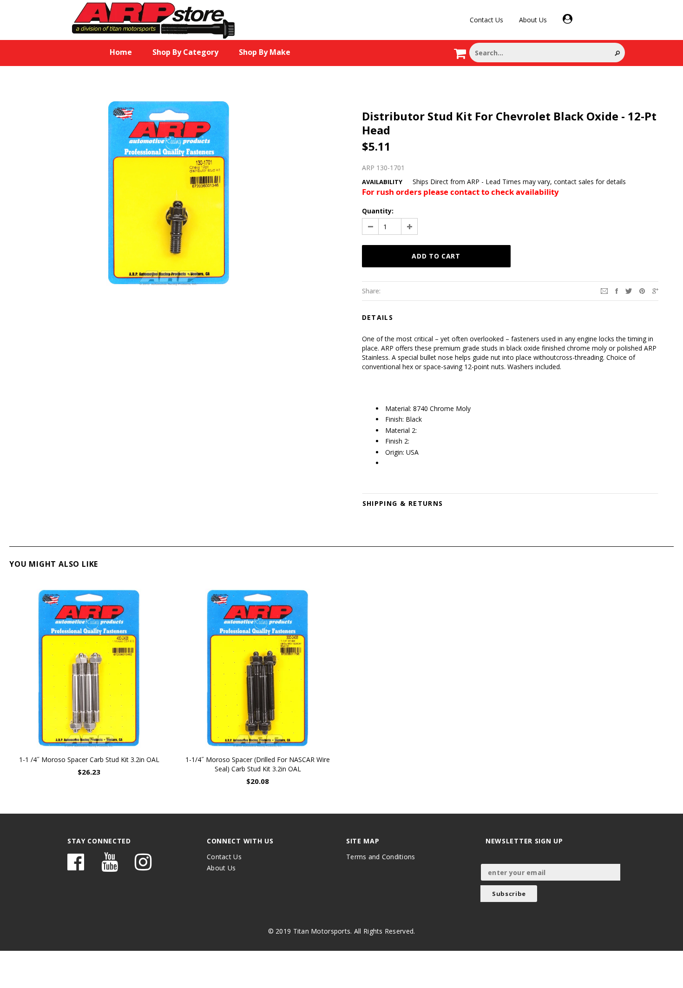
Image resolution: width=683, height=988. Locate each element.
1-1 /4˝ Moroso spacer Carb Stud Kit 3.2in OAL (89, 759)
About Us (533, 19)
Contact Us (486, 19)
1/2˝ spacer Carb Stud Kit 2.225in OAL (595, 759)
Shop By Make (264, 52)
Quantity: (378, 210)
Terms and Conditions (380, 856)
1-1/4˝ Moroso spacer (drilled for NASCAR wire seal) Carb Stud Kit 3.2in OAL (257, 764)
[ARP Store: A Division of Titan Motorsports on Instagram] (143, 866)
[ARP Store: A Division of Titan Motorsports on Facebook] (75, 866)
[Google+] (655, 290)
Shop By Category (185, 52)
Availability (382, 182)
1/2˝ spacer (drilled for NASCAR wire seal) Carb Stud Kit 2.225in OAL (426, 764)
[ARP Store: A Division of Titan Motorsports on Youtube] (109, 866)
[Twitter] (628, 290)
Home (121, 52)
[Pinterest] (642, 290)
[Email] (604, 290)
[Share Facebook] (616, 290)
